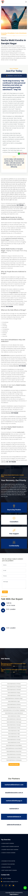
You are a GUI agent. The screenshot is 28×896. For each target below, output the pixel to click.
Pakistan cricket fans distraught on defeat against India (14, 670)
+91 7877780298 (10, 605)
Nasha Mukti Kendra (8, 843)
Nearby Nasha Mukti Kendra (10, 849)
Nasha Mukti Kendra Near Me (10, 846)
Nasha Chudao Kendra (8, 852)
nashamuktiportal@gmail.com (10, 881)
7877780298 (20, 205)
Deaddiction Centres (8, 864)
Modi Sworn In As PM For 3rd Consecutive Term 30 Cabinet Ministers (13, 664)
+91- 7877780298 (11, 462)
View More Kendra (14, 764)
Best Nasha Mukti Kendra (9, 870)
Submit (5, 592)
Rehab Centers (6, 867)
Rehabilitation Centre (8, 861)
